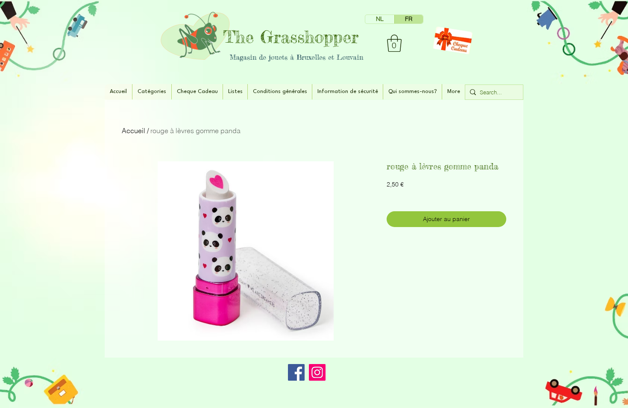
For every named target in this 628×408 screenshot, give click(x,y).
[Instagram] (317, 372)
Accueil (133, 130)
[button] (394, 43)
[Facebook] (296, 372)
